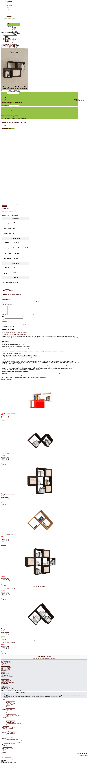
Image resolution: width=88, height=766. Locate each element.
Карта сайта (6, 697)
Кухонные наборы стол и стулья (13, 723)
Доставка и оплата (12, 11)
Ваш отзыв (4, 314)
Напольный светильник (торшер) (14, 740)
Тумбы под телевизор (14, 43)
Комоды (14, 40)
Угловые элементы (14, 37)
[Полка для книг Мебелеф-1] (8, 641)
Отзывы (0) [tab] (7, 289)
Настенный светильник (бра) (13, 742)
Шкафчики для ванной (11, 731)
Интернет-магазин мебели (10, 692)
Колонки (8, 705)
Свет (4, 738)
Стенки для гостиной (9, 727)
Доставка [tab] (6, 291)
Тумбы (13, 41)
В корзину (4, 206)
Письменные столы (10, 720)
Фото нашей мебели (5, 681)
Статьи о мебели (5, 679)
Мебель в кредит (5, 661)
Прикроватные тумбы (11, 714)
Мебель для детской (5, 666)
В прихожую (9, 716)
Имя (3, 316)
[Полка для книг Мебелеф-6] (15, 533)
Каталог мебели (9, 28)
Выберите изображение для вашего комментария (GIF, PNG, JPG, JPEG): (19, 324)
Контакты (9, 16)
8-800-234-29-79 (79, 99)
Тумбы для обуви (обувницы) (13, 715)
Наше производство (5, 675)
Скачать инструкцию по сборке (10, 215)
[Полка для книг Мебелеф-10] (8, 587)
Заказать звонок (80, 100)
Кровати (8, 736)
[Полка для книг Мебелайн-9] (10, 35)
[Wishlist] (1, 463)
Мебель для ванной (5, 669)
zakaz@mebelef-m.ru (5, 687)
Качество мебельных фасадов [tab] (12, 294)
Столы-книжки (9, 724)
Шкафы (11, 26)
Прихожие (6, 726)
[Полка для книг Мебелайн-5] (15, 452)
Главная (2, 28)
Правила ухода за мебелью (7, 682)
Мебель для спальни (6, 664)
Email (3, 319)
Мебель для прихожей (6, 667)
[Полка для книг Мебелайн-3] (15, 492)
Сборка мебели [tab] (8, 290)
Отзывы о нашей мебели (6, 680)
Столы (5, 717)
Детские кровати (10, 734)
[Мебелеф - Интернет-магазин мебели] (9, 18)
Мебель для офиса (5, 668)
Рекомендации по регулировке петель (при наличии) (14, 334)
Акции (8, 7)
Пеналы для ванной (10, 729)
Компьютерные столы (11, 718)
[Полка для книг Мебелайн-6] (15, 627)
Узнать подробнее (5, 105)
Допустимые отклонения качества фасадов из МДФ (15, 371)
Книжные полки (17, 28)
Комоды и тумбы (13, 39)
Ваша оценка (5, 304)
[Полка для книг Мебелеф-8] (15, 411)
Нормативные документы (7, 676)
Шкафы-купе (15, 29)
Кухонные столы (10, 722)
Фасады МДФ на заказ (14, 91)
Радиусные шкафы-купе (15, 31)
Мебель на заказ (11, 9)
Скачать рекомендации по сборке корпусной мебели (14, 332)
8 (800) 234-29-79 (5, 686)
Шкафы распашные (14, 28)
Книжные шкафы (16, 33)
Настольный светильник (12, 739)
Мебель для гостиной (6, 662)
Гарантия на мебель (5, 677)
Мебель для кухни (5, 663)
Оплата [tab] (6, 293)
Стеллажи (14, 35)
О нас (8, 14)
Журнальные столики (11, 721)
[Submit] (7, 94)
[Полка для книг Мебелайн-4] (6, 42)
